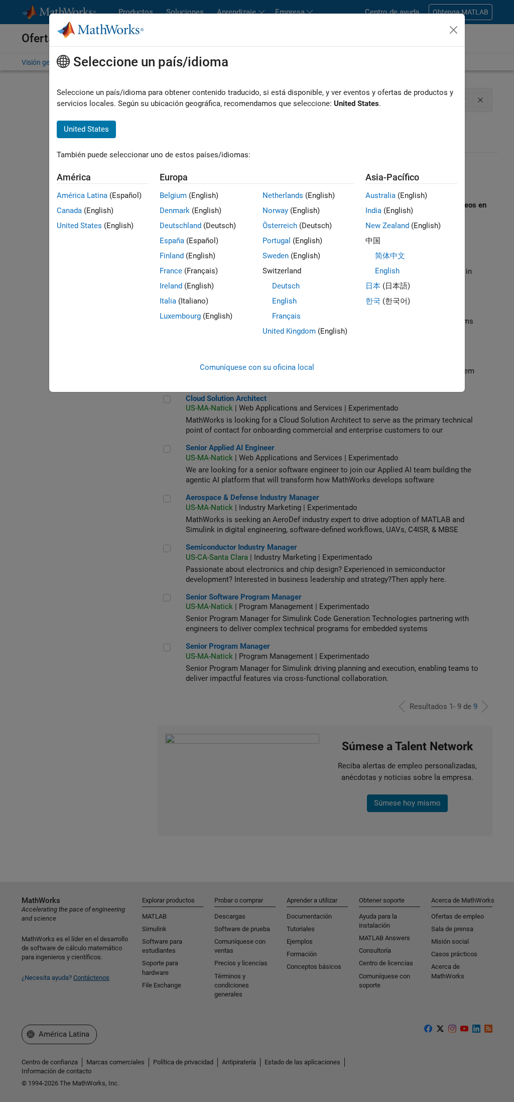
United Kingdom (289, 331)
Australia (380, 195)
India (373, 210)
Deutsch (286, 285)
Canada (69, 210)
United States (79, 225)
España (172, 240)
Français (286, 316)
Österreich (280, 225)
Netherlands (283, 195)
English (284, 301)
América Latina (82, 195)
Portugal (277, 240)
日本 (372, 285)
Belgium (173, 195)
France (171, 270)
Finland (172, 255)
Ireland (171, 285)
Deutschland (180, 225)
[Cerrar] (453, 30)
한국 (372, 301)
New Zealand (387, 225)
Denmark (175, 210)
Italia (168, 301)
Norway (275, 210)
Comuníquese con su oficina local (257, 367)
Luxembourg (180, 316)
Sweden (276, 255)
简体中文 (390, 255)
